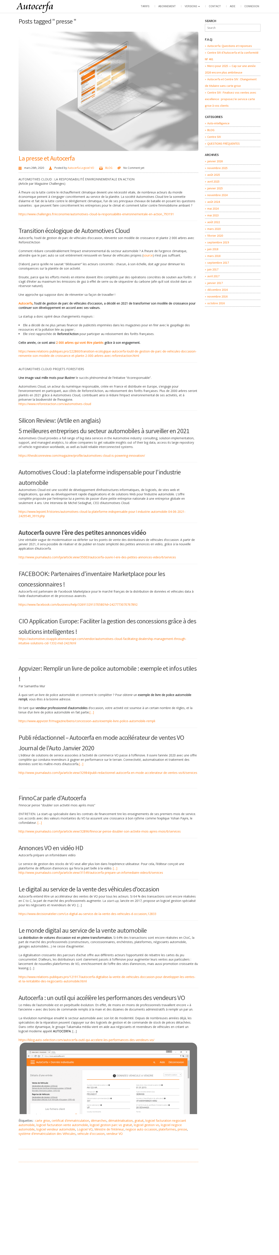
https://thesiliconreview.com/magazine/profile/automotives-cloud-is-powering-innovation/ (82, 455)
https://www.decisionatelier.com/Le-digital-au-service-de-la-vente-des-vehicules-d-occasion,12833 (87, 914)
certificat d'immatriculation (70, 1120)
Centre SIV (214, 137)
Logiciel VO (85, 1129)
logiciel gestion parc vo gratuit (111, 1125)
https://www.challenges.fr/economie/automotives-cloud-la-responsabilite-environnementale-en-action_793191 (96, 214)
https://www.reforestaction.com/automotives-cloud (55, 404)
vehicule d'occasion (91, 1134)
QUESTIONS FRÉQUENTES (223, 143)
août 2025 (213, 175)
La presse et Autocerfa (47, 158)
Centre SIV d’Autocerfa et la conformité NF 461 (232, 56)
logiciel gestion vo (146, 1125)
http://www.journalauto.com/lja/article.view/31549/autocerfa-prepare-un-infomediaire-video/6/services (91, 872)
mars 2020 (214, 229)
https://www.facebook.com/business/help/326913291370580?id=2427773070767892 (78, 604)
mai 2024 (213, 208)
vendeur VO (114, 1134)
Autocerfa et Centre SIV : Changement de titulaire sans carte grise (231, 82)
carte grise (42, 1120)
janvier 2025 (215, 188)
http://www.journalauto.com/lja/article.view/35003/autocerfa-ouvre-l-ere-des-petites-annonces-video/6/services (97, 557)
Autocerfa (25, 303)
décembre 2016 (217, 290)
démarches (99, 1120)
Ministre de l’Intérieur (109, 1129)
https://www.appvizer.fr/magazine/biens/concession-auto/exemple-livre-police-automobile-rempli (87, 721)
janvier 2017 (215, 283)
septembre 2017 (218, 263)
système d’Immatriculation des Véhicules (47, 1134)
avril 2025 (213, 181)
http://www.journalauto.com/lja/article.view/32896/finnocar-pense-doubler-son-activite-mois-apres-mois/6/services (100, 831)
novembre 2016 (217, 296)
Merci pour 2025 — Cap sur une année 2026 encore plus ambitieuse (230, 69)
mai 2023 (213, 215)
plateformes (167, 1129)
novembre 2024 (217, 195)
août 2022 (213, 222)
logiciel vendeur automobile (55, 1129)
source (148, 255)
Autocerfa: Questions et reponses (229, 46)
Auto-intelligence (218, 123)
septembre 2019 (218, 242)
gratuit (139, 1120)
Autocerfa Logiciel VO (81, 168)
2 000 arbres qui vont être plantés (80, 342)
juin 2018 (212, 249)
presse (182, 1129)
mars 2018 (214, 256)
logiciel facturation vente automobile (62, 1125)
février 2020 (215, 236)
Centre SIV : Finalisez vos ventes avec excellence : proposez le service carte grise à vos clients (230, 99)
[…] (92, 712)
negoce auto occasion (141, 1129)
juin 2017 (212, 269)
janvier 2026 (215, 161)
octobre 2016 (216, 303)
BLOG (108, 168)
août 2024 (213, 202)
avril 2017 (213, 276)
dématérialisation (120, 1120)
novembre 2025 (217, 168)
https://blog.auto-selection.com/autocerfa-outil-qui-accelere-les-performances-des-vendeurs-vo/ (86, 1040)
